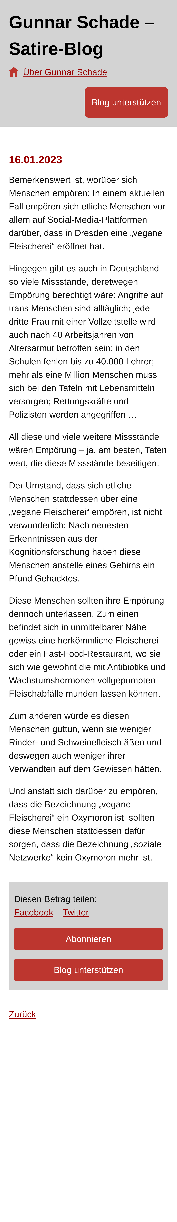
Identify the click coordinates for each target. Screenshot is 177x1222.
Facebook (33, 912)
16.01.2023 (35, 160)
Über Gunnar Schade (65, 72)
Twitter (76, 912)
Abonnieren (88, 939)
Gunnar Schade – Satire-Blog (81, 35)
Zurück (22, 1014)
